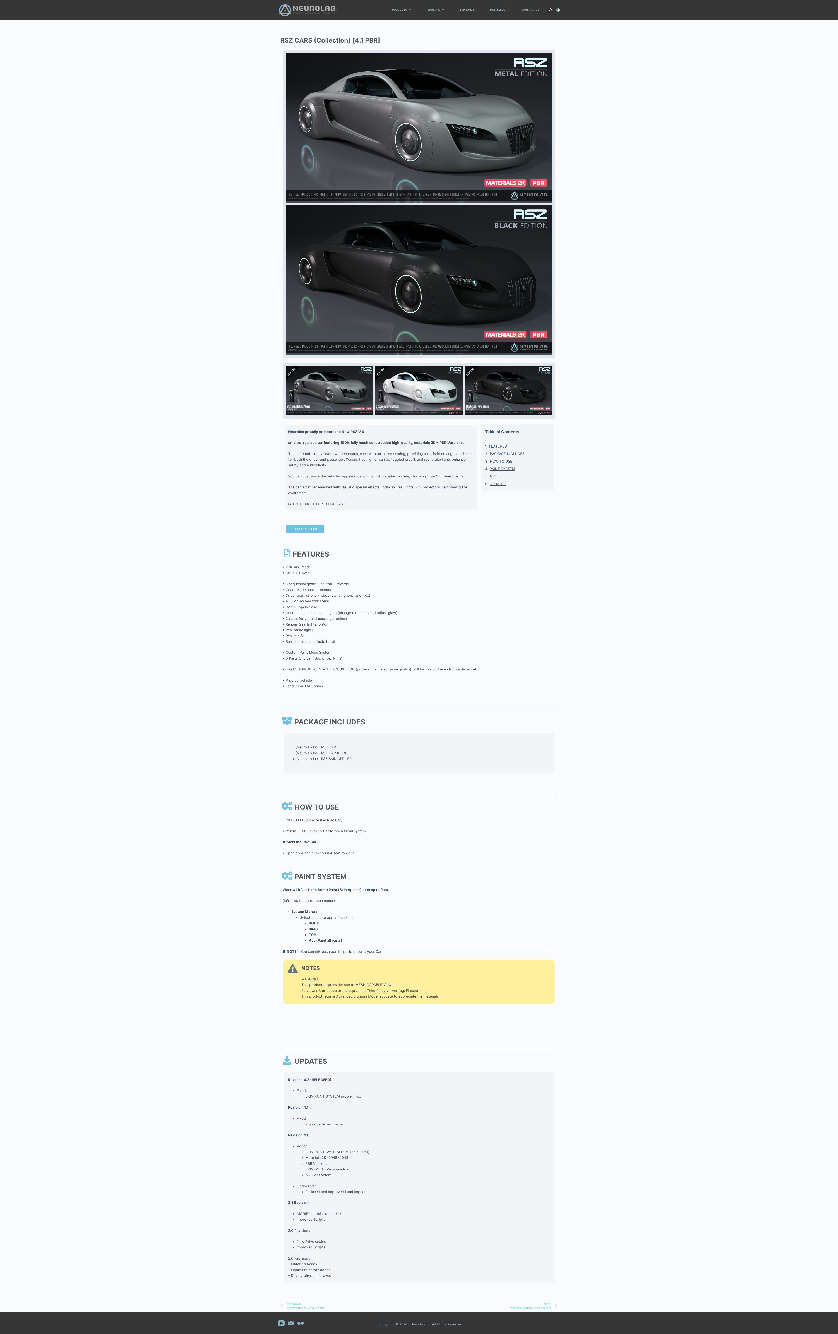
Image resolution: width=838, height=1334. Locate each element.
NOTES (496, 476)
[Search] (550, 10)
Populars (433, 9)
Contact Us (530, 9)
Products (399, 9)
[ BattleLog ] (497, 9)
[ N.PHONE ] (466, 9)
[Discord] (291, 1323)
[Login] (558, 10)
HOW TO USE (501, 461)
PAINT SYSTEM (502, 469)
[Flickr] (300, 1323)
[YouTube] (281, 1323)
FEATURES (498, 446)
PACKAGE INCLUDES (507, 454)
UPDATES (498, 484)
